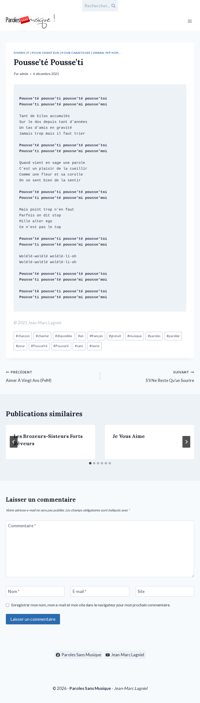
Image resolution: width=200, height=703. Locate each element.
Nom (14, 591)
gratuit (115, 336)
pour (20, 346)
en (80, 336)
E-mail (79, 591)
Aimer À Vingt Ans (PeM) (28, 376)
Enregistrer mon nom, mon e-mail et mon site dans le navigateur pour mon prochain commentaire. (90, 605)
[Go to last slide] (14, 442)
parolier (173, 336)
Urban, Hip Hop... (106, 53)
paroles (154, 336)
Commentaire (22, 525)
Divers (19, 53)
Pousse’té (39, 346)
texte (95, 346)
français (96, 336)
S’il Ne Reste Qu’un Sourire (170, 376)
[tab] (90, 463)
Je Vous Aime (129, 436)
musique (134, 336)
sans (79, 346)
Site (141, 591)
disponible (63, 336)
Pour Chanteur (45, 53)
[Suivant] (186, 442)
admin (24, 74)
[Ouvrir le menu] (189, 21)
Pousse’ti (61, 346)
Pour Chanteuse (75, 53)
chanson (23, 336)
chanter (42, 336)
